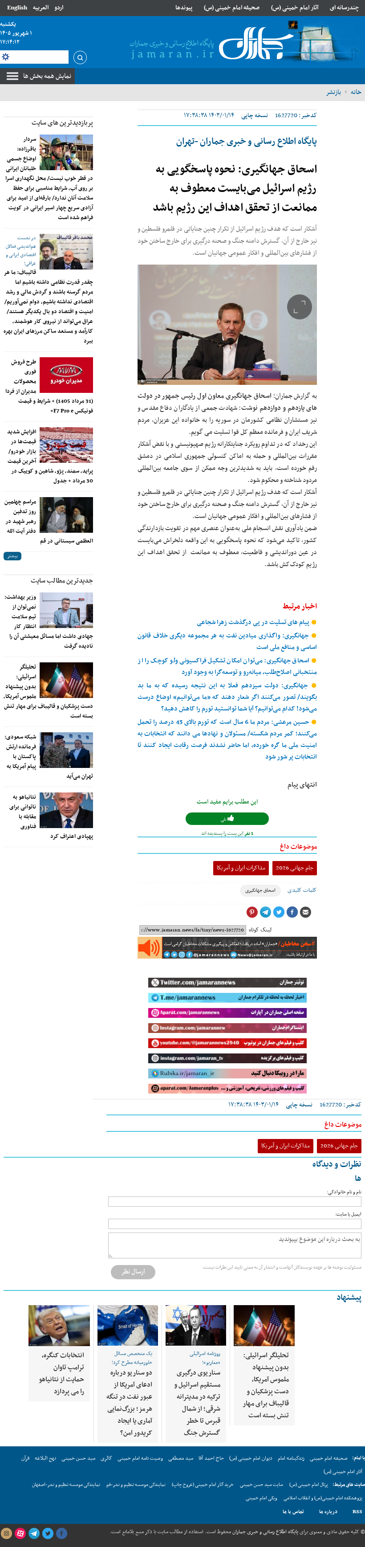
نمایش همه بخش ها (47, 76)
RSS (357, 1511)
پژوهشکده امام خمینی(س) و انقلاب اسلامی (323, 1498)
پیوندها (183, 8)
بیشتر (12, 556)
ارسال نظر (133, 1272)
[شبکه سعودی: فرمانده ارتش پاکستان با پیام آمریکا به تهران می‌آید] (66, 750)
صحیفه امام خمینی (329, 1458)
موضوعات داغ (298, 847)
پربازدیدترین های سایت (62, 123)
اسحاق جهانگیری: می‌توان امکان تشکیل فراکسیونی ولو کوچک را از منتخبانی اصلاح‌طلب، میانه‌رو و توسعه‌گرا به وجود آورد (227, 666)
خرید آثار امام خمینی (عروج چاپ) (203, 1485)
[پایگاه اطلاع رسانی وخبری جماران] (210, 44)
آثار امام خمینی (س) (295, 8)
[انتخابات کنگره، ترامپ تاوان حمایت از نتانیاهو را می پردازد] (59, 1326)
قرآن (25, 1458)
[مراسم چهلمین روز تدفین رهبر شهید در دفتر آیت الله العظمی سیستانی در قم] (66, 515)
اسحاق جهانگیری (260, 890)
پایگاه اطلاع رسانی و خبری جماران (264, 1531)
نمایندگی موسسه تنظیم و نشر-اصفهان (66, 1485)
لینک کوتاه (260, 930)
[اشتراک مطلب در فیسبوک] (292, 912)
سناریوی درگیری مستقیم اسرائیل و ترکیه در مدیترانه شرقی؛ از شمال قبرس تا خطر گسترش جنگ (197, 1403)
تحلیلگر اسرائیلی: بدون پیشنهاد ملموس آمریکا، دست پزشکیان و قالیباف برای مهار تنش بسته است (266, 1385)
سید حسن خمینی (78, 1458)
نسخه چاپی (254, 115)
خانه (356, 92)
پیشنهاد (349, 1298)
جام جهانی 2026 (294, 868)
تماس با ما (293, 1511)
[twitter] (47, 1533)
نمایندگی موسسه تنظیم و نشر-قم (136, 1485)
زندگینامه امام (291, 1458)
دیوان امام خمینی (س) (250, 1458)
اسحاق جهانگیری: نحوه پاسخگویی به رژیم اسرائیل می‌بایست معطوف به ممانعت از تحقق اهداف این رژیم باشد (235, 188)
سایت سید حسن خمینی (261, 1485)
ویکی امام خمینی (261, 1498)
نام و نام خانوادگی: (344, 1192)
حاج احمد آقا (211, 1458)
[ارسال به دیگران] (305, 912)
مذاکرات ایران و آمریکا (241, 868)
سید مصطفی (180, 1458)
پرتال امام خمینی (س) (308, 1485)
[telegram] (34, 1533)
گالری (106, 1458)
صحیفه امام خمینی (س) (232, 8)
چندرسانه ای (344, 8)
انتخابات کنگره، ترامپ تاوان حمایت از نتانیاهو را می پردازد (61, 1373)
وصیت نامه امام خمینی (140, 1458)
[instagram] (6, 1533)
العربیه (41, 8)
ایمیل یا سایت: (348, 1214)
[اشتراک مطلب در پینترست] (252, 912)
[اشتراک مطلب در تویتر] (278, 912)
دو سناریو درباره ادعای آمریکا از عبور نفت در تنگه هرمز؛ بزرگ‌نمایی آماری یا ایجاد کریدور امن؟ (129, 1403)
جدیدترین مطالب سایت (62, 581)
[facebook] (61, 1533)
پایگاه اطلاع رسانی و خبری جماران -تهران (246, 141)
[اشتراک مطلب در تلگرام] (265, 912)
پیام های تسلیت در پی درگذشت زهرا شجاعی (254, 622)
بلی (224, 819)
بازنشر (333, 92)
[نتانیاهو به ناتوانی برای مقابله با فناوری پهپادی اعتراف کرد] (66, 810)
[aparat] (20, 1533)
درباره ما (328, 1511)
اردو (58, 8)
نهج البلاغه (45, 1458)
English (17, 8)
